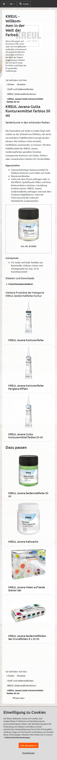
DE (11, 3)
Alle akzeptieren (28, 745)
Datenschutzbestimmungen (18, 737)
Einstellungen (28, 753)
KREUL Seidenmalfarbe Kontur (22, 94)
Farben (10, 84)
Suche (26, 3)
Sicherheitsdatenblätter (20, 283)
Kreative (21, 84)
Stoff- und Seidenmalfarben (21, 89)
